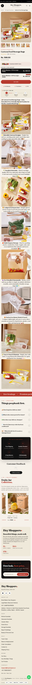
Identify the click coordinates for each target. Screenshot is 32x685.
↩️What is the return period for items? (16, 415)
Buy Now (16, 81)
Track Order (4, 639)
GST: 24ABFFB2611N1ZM (7, 605)
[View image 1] (3, 45)
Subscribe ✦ (23, 574)
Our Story (3, 656)
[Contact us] (29, 677)
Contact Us (4, 647)
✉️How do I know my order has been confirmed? (16, 425)
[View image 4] (18, 45)
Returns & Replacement (7, 641)
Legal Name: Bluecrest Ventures (9, 602)
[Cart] (29, 5)
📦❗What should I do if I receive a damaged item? (16, 432)
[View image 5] (23, 45)
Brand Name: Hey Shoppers (8, 600)
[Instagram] (2, 593)
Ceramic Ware (5, 621)
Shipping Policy (5, 649)
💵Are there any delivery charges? (16, 419)
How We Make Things (7, 658)
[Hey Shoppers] (16, 6)
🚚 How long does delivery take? (16, 410)
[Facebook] (9, 593)
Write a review (16, 472)
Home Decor (4, 624)
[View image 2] (8, 45)
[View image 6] (28, 45)
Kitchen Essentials (5, 616)
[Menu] (2, 5)
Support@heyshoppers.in (8, 667)
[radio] (16, 71)
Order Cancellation (6, 644)
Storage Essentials (9, 10)
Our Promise (4, 661)
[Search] (26, 5)
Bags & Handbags (6, 630)
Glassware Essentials (6, 619)
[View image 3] (13, 45)
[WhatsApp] (6, 593)
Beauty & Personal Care (7, 632)
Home (2, 10)
